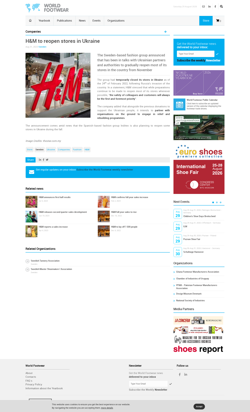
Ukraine (51, 149)
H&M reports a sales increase (53, 227)
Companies (64, 149)
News (82, 20)
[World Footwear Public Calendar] (179, 104)
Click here (191, 103)
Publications (64, 20)
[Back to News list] (165, 32)
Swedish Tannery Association (45, 260)
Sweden (42, 47)
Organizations (115, 20)
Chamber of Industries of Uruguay (192, 278)
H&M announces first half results (55, 197)
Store (29, 149)
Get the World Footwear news (146, 373)
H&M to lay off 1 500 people (124, 227)
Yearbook (44, 20)
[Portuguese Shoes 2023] (198, 127)
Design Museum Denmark (189, 293)
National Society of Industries (190, 300)
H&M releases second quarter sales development (63, 212)
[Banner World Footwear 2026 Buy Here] (198, 83)
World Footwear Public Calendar (202, 100)
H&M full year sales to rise (124, 212)
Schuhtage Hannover (193, 252)
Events (97, 20)
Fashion (77, 149)
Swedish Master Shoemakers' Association (51, 269)
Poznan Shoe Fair (191, 239)
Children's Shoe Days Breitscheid (199, 216)
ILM (185, 226)
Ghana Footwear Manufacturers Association (197, 272)
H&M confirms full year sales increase (129, 197)
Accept (199, 406)
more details (107, 408)
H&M (87, 149)
